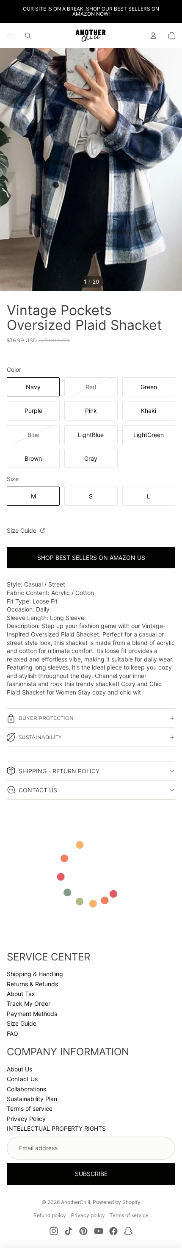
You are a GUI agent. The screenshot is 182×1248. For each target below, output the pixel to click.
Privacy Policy (26, 1118)
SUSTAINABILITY (40, 737)
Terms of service (29, 1108)
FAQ (12, 1033)
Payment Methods (32, 1013)
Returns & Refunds (32, 984)
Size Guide (22, 530)
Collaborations (26, 1089)
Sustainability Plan (32, 1098)
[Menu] (9, 35)
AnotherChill (75, 1202)
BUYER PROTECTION (46, 718)
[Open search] (28, 35)
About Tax (21, 993)
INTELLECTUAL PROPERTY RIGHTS (56, 1128)
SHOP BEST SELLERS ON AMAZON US (91, 557)
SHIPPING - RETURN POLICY (59, 771)
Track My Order (28, 1003)
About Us (19, 1069)
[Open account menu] (153, 35)
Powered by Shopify (117, 1202)
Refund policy (49, 1215)
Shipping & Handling (35, 973)
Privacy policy (88, 1215)
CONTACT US (38, 790)
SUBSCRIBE (91, 1173)
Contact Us (22, 1078)
